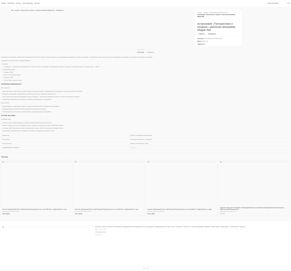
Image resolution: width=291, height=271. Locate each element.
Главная (199, 12)
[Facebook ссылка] (206, 44)
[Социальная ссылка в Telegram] (213, 44)
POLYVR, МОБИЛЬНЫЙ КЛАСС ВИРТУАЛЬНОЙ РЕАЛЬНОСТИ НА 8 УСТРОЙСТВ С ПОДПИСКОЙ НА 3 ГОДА (180, 209)
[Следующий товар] (202, 20)
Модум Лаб (205, 41)
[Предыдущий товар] (198, 20)
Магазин (206, 12)
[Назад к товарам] (200, 20)
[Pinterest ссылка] (209, 44)
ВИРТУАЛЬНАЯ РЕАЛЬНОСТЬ (219, 12)
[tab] (140, 51)
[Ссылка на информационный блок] (145, 242)
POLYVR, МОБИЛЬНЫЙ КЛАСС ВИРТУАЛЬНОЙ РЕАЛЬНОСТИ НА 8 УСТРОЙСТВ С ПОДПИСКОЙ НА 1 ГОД (106, 209)
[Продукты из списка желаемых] (283, 3)
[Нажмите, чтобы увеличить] (14, 8)
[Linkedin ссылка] (211, 44)
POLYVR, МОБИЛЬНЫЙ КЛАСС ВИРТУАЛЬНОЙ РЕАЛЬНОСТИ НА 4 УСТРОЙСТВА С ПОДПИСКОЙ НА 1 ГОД (34, 209)
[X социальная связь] (208, 44)
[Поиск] (280, 3)
